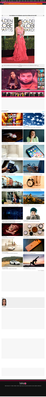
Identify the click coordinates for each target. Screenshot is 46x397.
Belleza (8, 385)
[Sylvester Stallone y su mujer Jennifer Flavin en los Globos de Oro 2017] (8, 94)
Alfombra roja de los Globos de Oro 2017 (14, 2)
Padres (15, 385)
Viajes (33, 385)
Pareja (12, 385)
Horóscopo (39, 385)
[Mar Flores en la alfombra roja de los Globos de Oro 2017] (13, 94)
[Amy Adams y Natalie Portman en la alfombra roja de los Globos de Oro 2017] (22, 94)
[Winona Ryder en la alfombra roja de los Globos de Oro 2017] (32, 94)
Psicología (26, 385)
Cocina (18, 385)
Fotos (7, 2)
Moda (6, 385)
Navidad (35, 385)
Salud (23, 385)
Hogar (20, 385)
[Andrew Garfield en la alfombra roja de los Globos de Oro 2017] (41, 94)
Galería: (23, 91)
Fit (10, 385)
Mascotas (30, 385)
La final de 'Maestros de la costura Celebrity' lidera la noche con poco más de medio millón (20, 3)
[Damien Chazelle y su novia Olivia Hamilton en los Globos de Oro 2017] (4, 94)
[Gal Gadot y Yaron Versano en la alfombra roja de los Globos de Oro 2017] (36, 94)
